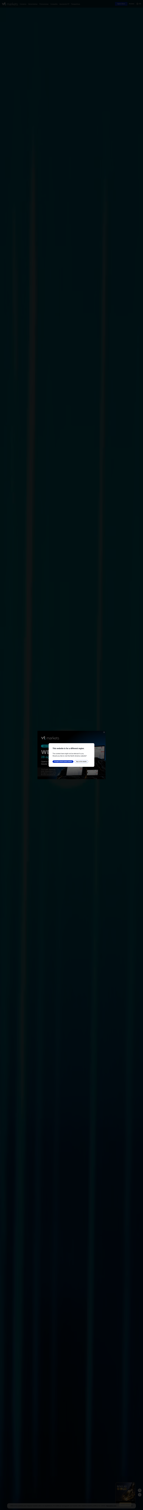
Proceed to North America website (63, 761)
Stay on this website (81, 761)
